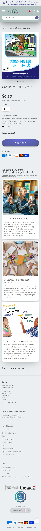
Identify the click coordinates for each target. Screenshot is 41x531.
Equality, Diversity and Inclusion (11, 452)
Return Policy (6, 474)
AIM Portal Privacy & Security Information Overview (18, 477)
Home (3, 28)
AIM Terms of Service (9, 468)
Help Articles (6, 430)
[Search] (37, 17)
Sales (3, 436)
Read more (6, 126)
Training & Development (9, 433)
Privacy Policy (6, 471)
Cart (38, 11)
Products (10, 28)
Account (34, 11)
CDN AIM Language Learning (17, 527)
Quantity (4, 105)
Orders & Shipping (8, 439)
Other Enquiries (7, 442)
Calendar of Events (8, 449)
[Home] (13, 11)
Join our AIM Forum (8, 455)
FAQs (3, 445)
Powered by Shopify (31, 527)
